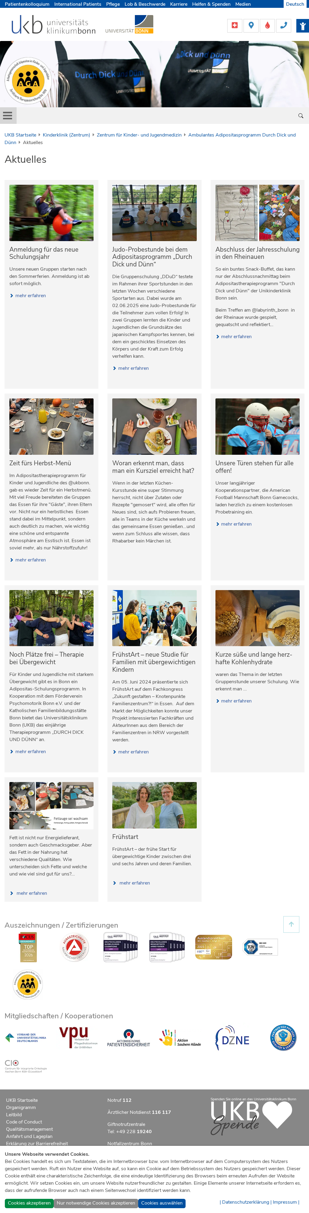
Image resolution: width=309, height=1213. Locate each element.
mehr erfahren (30, 295)
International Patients (77, 4)
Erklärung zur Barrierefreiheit (37, 1143)
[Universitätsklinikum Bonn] (54, 25)
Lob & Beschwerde (145, 4)
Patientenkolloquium (27, 4)
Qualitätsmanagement (29, 1129)
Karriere (178, 4)
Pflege (113, 4)
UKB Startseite (20, 135)
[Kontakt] (283, 25)
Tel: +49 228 (129, 1131)
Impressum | (286, 1202)
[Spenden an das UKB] (251, 1118)
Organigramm (21, 1107)
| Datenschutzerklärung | (246, 1202)
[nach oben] (291, 924)
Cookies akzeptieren (29, 1203)
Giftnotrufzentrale (126, 1124)
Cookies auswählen (162, 1203)
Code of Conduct (24, 1122)
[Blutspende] (268, 25)
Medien (243, 4)
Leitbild (14, 1114)
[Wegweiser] (252, 25)
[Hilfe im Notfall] (235, 25)
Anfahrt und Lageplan (29, 1136)
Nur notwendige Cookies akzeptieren (96, 1203)
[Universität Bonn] (129, 24)
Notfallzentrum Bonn (129, 1143)
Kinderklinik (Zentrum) (66, 135)
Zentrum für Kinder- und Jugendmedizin (139, 135)
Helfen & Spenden (211, 4)
